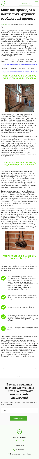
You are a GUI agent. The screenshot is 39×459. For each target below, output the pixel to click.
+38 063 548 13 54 (20, 449)
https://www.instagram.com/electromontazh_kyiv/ (21, 72)
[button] (3, 367)
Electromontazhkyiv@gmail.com (20, 454)
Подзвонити (26, 3)
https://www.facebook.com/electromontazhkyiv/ (20, 65)
